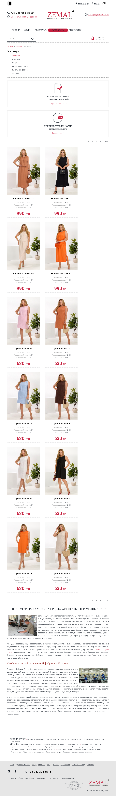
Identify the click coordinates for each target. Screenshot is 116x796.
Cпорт (14, 63)
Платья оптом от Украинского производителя (27, 752)
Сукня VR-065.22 (23, 348)
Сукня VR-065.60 (61, 423)
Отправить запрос (57, 103)
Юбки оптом (99, 739)
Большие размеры (20, 66)
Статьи (56, 765)
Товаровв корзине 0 (101, 38)
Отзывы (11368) (78, 765)
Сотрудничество (38, 765)
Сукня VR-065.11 (23, 573)
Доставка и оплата (23, 765)
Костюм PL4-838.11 (61, 273)
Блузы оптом (16, 742)
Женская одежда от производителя (85, 747)
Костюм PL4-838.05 (23, 273)
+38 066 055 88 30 (22, 12)
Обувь (27, 30)
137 (106, 142)
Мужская (16, 59)
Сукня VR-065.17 (23, 423)
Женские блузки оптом (46, 749)
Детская (15, 73)
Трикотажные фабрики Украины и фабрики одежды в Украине (69, 752)
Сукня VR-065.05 (61, 573)
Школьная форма (20, 70)
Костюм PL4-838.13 (23, 198)
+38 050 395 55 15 (39, 771)
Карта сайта (65, 765)
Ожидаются (75, 30)
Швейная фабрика (73, 744)
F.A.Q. (49, 765)
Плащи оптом (51, 739)
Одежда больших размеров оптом (57, 747)
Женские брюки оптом (35, 739)
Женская (16, 56)
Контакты (90, 765)
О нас (12, 765)
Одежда (16, 30)
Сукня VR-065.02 (61, 498)
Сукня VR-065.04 (23, 498)
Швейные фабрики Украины (53, 744)
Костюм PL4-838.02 (61, 198)
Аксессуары (41, 30)
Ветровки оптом (63, 739)
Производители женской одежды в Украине (27, 747)
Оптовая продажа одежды (91, 744)
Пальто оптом (88, 739)
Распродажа (58, 30)
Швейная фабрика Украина (31, 744)
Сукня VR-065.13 (61, 348)
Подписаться (56, 133)
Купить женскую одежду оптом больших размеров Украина (79, 749)
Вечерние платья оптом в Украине (23, 749)
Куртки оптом (76, 739)
